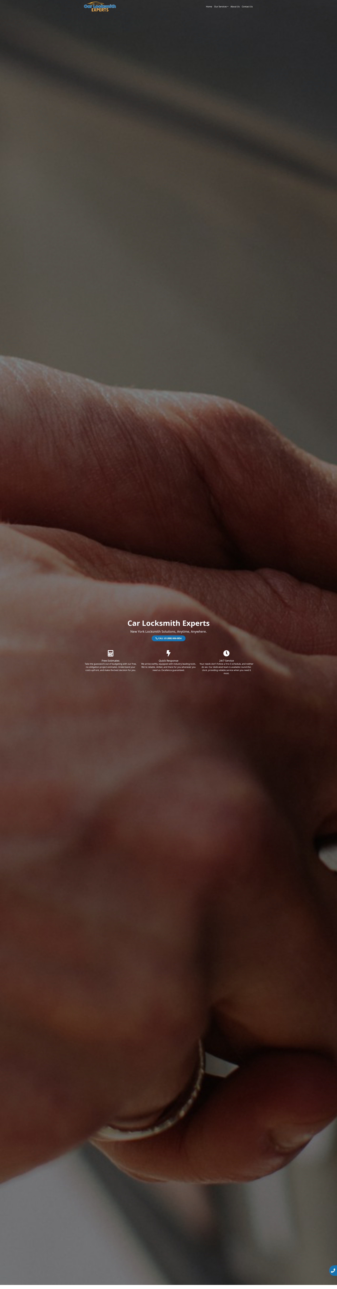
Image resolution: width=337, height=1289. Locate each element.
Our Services (220, 6)
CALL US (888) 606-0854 (170, 638)
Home (209, 6)
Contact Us (247, 6)
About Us (235, 6)
